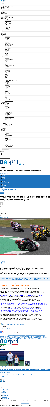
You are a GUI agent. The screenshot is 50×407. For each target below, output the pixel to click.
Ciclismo (4, 18)
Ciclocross (7, 29)
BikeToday (7, 133)
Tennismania (7, 143)
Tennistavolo (7, 91)
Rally (6, 61)
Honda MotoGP (30, 336)
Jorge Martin (10, 337)
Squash (6, 87)
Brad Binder (33, 335)
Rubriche (7, 82)
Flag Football (7, 43)
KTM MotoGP (15, 337)
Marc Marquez (26, 337)
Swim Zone (7, 141)
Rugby (6, 53)
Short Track (7, 104)
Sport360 (4, 64)
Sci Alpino (4, 102)
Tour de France (8, 21)
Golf (6, 72)
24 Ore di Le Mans (9, 59)
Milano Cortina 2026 (9, 124)
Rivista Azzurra (5, 5)
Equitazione (7, 71)
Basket (6, 39)
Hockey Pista (8, 47)
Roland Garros (8, 9)
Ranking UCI (7, 27)
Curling (6, 119)
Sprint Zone (7, 140)
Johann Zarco (4, 337)
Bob (6, 109)
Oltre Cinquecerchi (9, 101)
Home (3, 3)
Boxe (6, 67)
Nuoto (3, 12)
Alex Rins (23, 335)
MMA (6, 77)
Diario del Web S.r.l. (25, 403)
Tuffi (6, 97)
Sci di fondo (7, 107)
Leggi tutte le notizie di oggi (8, 328)
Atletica (4, 11)
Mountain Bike (8, 23)
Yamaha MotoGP (38, 338)
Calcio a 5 (7, 42)
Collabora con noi (5, 394)
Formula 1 (4, 32)
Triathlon (6, 96)
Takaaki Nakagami (31, 338)
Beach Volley (7, 37)
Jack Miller (41, 336)
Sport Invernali (5, 103)
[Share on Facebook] (26, 256)
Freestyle (7, 115)
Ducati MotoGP (39, 335)
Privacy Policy (5, 395)
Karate (6, 75)
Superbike (7, 58)
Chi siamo (4, 391)
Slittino (6, 108)
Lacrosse (7, 49)
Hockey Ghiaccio (8, 45)
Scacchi (6, 83)
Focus (6, 134)
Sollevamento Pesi (9, 86)
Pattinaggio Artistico (9, 117)
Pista (6, 22)
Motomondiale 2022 (10, 338)
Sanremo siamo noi (9, 147)
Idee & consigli (5, 149)
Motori (3, 56)
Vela (6, 98)
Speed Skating (8, 118)
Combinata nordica (9, 113)
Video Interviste (8, 146)
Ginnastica (4, 13)
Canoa (6, 69)
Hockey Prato (8, 48)
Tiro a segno (7, 93)
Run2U (6, 138)
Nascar (6, 63)
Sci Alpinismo (8, 120)
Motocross (7, 60)
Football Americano (9, 44)
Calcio (6, 40)
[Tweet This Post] (26, 258)
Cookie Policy (4, 397)
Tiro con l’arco (8, 95)
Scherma (7, 85)
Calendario (7, 26)
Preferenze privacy (5, 398)
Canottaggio (7, 70)
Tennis (3, 8)
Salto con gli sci (8, 112)
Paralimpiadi (7, 79)
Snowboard (7, 114)
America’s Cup (8, 99)
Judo (6, 74)
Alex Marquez (18, 335)
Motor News (7, 136)
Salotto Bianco (8, 139)
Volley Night (7, 144)
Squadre (4, 35)
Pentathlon (7, 81)
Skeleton (7, 111)
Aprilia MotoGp (28, 335)
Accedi (3, 129)
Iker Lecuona (36, 336)
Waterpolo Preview (9, 145)
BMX (6, 24)
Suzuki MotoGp (24, 338)
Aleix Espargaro (11, 335)
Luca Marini (20, 337)
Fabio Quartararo (7, 336)
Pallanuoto (7, 51)
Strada (6, 28)
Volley (6, 55)
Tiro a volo (7, 92)
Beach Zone (7, 132)
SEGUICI (2, 334)
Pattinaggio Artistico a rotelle (11, 80)
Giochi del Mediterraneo (7, 6)
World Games (5, 127)
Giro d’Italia (7, 19)
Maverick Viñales (33, 337)
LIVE (3, 30)
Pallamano (7, 50)
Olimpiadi (4, 123)
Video (3, 130)
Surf (6, 88)
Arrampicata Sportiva (9, 65)
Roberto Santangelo (4, 217)
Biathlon (6, 106)
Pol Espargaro (18, 338)
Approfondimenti (6, 125)
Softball (6, 54)
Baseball (7, 38)
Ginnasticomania (8, 135)
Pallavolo (4, 34)
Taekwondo (7, 90)
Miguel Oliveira (40, 337)
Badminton (7, 66)
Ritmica (6, 16)
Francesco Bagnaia (15, 336)
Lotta (6, 76)
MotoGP (4, 33)
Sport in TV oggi (5, 7)
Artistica (6, 14)
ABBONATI (5, 173)
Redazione (4, 392)
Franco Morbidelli (23, 336)
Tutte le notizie (5, 122)
